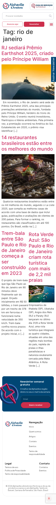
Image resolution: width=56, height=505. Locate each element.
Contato (33, 441)
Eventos (32, 446)
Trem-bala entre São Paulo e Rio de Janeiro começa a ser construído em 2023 (13, 253)
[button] (51, 24)
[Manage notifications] (49, 498)
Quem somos (35, 432)
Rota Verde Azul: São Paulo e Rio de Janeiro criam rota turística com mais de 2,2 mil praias (41, 257)
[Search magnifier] (50, 16)
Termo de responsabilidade (37, 452)
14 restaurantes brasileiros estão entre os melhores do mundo (27, 143)
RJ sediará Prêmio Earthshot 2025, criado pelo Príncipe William (27, 53)
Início (31, 427)
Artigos (32, 436)
